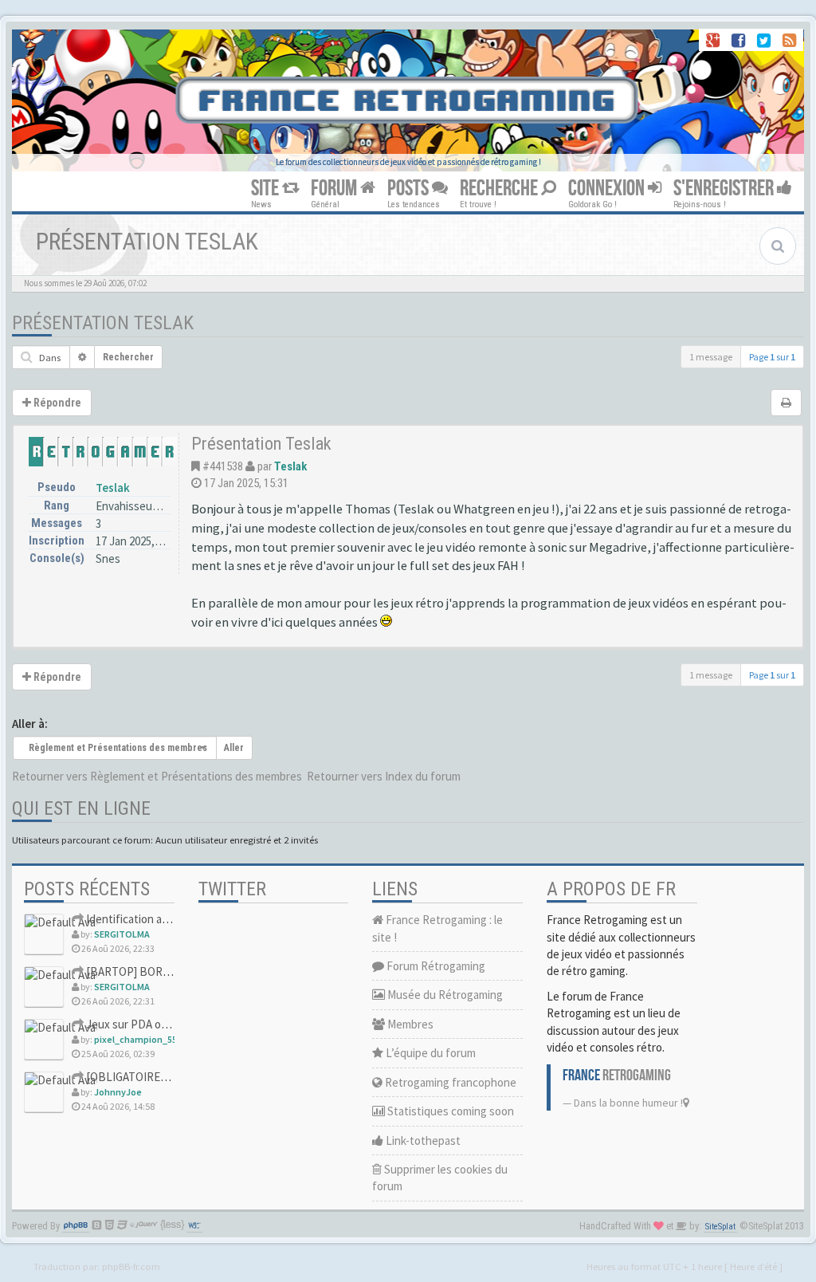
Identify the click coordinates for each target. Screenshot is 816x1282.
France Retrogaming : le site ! (437, 928)
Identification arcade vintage (157, 918)
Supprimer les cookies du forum (440, 1178)
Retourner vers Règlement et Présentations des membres (157, 776)
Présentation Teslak (103, 323)
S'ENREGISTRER (725, 188)
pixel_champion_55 (135, 1039)
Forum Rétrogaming (434, 965)
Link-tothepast (422, 1140)
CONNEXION (608, 188)
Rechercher (128, 357)
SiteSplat (720, 1226)
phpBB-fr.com (131, 1266)
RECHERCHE (500, 188)
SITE (266, 188)
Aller (234, 747)
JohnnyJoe (118, 1092)
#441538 (222, 466)
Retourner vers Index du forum (384, 776)
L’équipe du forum (429, 1052)
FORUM (335, 188)
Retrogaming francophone (449, 1082)
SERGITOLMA (122, 934)
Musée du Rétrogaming (444, 994)
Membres (409, 1024)
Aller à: (30, 723)
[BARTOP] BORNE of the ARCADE (169, 971)
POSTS (409, 188)
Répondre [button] (56, 402)
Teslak (113, 487)
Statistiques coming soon (449, 1111)
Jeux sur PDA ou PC (134, 1024)
